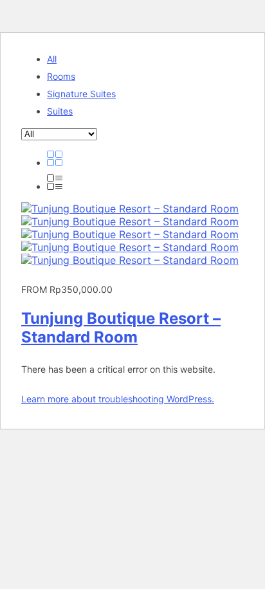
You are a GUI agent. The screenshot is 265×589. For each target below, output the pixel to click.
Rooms (61, 76)
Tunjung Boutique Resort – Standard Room (121, 327)
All (52, 58)
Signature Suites (81, 93)
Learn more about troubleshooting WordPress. (117, 398)
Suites (60, 111)
